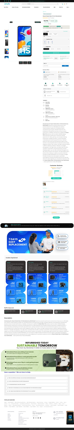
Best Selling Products (31, 402)
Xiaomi (41, 406)
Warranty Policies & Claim (23, 418)
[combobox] (40, 4)
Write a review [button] (56, 178)
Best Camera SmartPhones (20, 402)
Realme (5, 405)
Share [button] (45, 11)
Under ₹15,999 (53, 405)
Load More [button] (56, 217)
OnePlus (55, 403)
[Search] (58, 4)
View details (65, 31)
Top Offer (47, 405)
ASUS (9, 417)
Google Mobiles (52, 402)
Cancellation (21, 419)
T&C (19, 415)
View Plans (58, 26)
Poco (63, 403)
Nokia (47, 403)
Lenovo (5, 403)
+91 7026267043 (39, 413)
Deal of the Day (40, 402)
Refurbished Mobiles (17, 405)
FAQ (19, 414)
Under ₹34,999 (19, 406)
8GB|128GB (59, 49)
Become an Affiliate (22, 424)
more (26, 311)
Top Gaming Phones (40, 405)
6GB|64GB (53, 49)
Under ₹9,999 (32, 406)
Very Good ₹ (56, 34)
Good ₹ (46, 34)
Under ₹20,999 (60, 405)
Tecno (33, 405)
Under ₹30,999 (12, 406)
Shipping (20, 416)
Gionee (45, 402)
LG (9, 403)
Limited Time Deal (14, 403)
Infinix (61, 402)
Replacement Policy (22, 420)
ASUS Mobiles (10, 402)
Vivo (38, 406)
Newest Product (41, 403)
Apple (5, 402)
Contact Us (20, 413)
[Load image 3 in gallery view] (7, 51)
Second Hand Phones (26, 405)
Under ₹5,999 (26, 406)
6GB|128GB (46, 49)
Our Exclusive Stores (48, 406)
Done (65, 65)
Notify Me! (57, 52)
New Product (33, 403)
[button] (45, 17)
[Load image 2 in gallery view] (7, 42)
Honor (57, 402)
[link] (37, 355)
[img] (54, 191)
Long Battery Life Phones (25, 403)
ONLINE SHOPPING (11, 411)
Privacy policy (21, 421)
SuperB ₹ (51, 34)
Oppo (60, 403)
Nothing (51, 403)
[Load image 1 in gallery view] (7, 34)
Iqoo (65, 402)
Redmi (10, 405)
